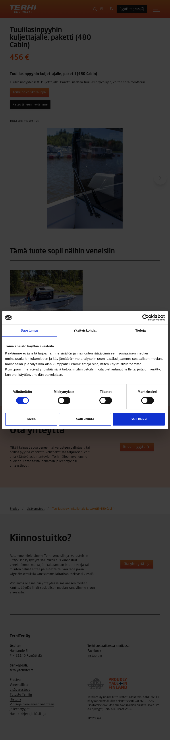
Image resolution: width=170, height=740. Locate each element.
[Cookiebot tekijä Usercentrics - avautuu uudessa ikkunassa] (145, 317)
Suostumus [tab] (30, 330)
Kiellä (31, 419)
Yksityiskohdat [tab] (85, 330)
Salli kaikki (139, 419)
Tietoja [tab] (140, 330)
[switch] (64, 400)
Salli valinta (85, 419)
